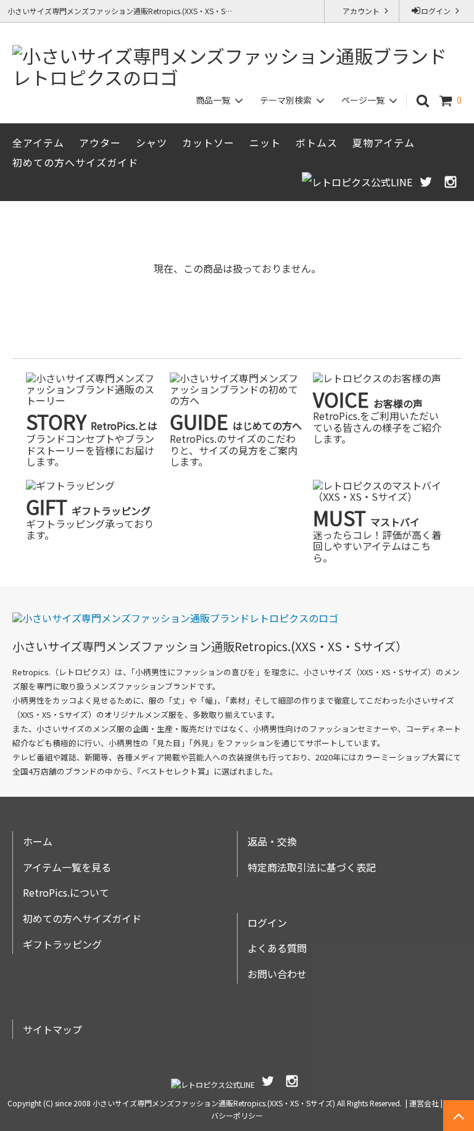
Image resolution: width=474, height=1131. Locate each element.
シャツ (151, 142)
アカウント (362, 11)
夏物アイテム (383, 142)
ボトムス (317, 142)
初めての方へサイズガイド (75, 162)
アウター (100, 142)
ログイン (436, 11)
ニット (265, 142)
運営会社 (424, 1103)
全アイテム (38, 142)
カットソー (208, 142)
